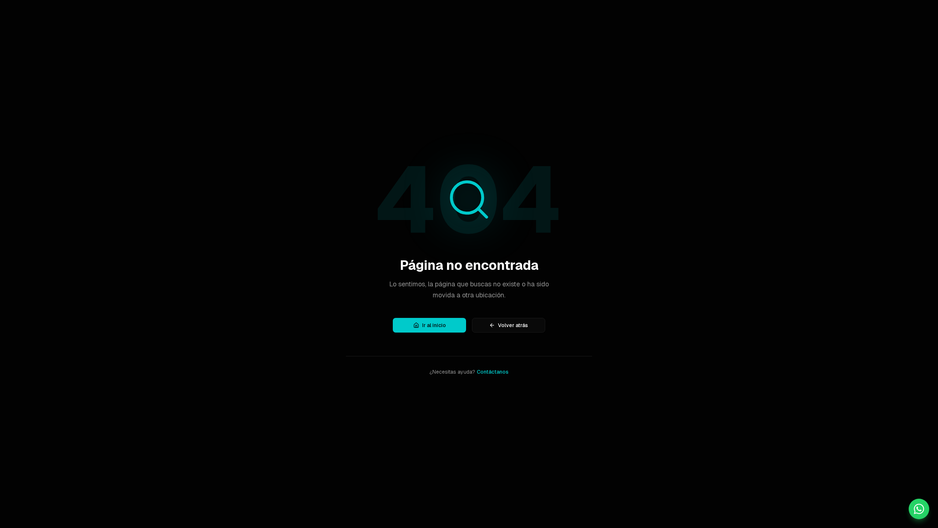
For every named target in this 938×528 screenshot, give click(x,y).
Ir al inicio (434, 325)
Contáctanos (493, 371)
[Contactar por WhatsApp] (919, 509)
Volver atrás (513, 325)
